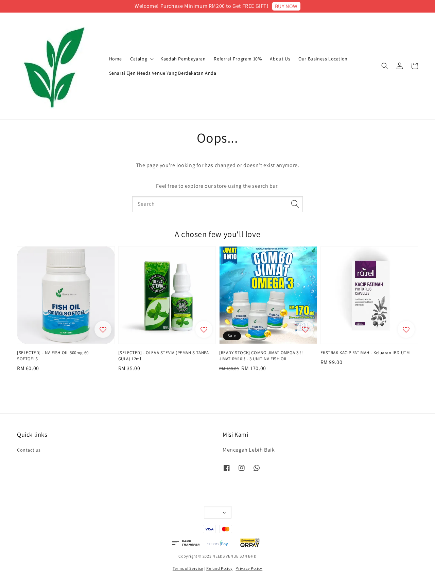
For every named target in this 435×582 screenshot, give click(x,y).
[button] (384, 65)
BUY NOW (286, 6)
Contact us (29, 450)
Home (115, 59)
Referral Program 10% (238, 59)
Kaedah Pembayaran (183, 59)
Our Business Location (323, 59)
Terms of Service (188, 568)
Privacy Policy (249, 568)
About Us (280, 59)
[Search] (295, 204)
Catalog (138, 59)
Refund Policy (219, 568)
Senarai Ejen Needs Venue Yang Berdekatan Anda (162, 73)
